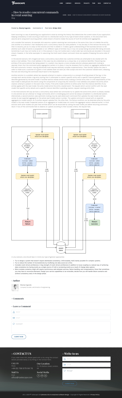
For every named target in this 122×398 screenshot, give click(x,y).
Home (61, 3)
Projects (86, 3)
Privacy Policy (95, 395)
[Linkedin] (45, 375)
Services (77, 3)
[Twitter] (42, 375)
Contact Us (107, 3)
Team (93, 3)
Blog (99, 3)
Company (68, 3)
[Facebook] (38, 375)
